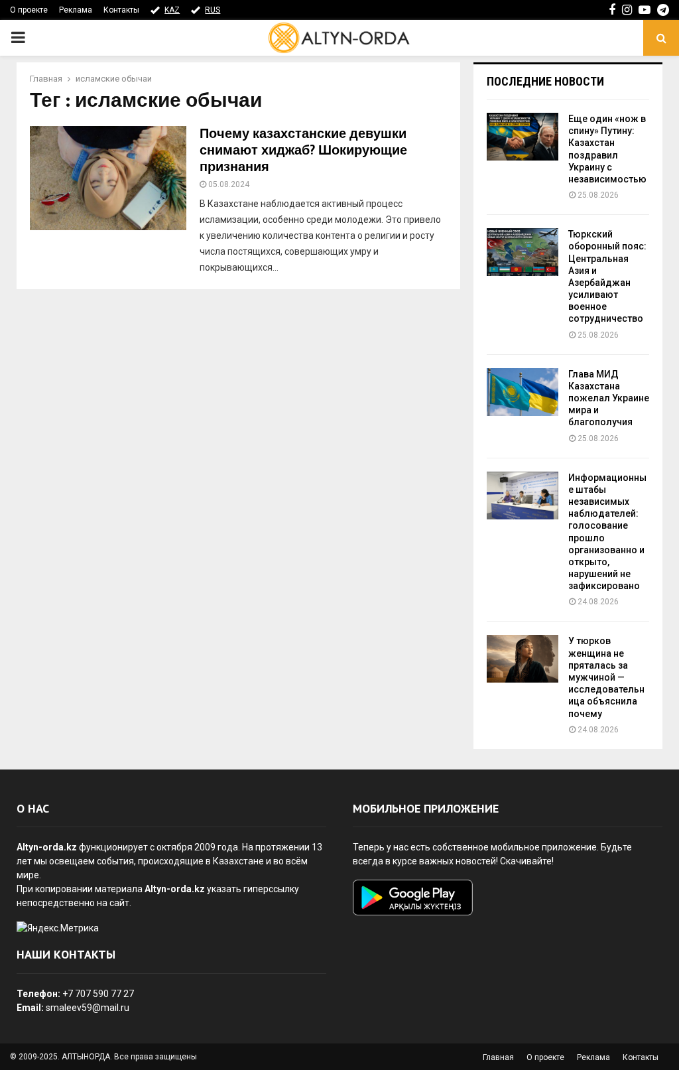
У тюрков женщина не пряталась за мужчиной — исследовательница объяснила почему (606, 676)
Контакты (121, 10)
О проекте (29, 10)
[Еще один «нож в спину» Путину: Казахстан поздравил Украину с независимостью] (522, 137)
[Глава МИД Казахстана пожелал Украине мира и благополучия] (522, 392)
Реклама (75, 10)
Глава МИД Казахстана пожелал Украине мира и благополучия (608, 398)
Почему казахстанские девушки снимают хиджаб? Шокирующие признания (303, 150)
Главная (498, 1057)
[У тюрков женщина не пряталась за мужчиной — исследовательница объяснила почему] (522, 659)
